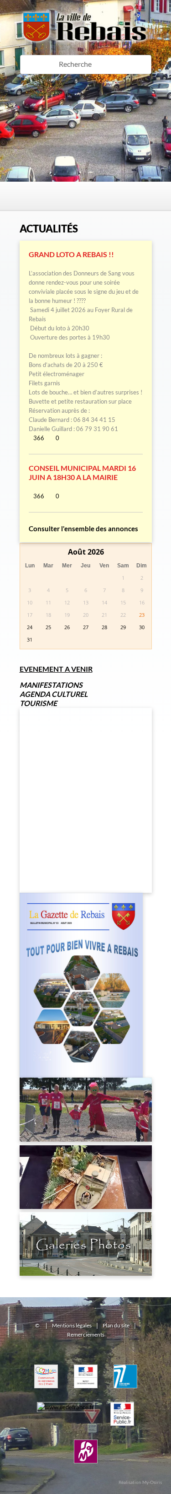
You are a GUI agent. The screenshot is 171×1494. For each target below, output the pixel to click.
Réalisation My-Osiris (140, 1482)
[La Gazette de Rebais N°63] (81, 890)
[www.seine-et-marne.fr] (125, 1362)
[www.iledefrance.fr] (65, 1399)
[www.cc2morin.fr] (46, 1362)
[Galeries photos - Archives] (86, 1210)
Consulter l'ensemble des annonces (83, 528)
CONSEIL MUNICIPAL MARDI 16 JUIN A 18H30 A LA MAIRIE (82, 472)
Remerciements (85, 1334)
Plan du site (116, 1325)
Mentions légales (72, 1325)
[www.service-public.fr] (122, 1399)
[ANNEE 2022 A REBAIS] (86, 1075)
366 (38, 438)
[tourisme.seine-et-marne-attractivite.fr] (86, 1437)
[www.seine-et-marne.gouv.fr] (86, 1362)
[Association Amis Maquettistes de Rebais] (86, 1143)
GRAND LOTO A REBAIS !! (71, 254)
